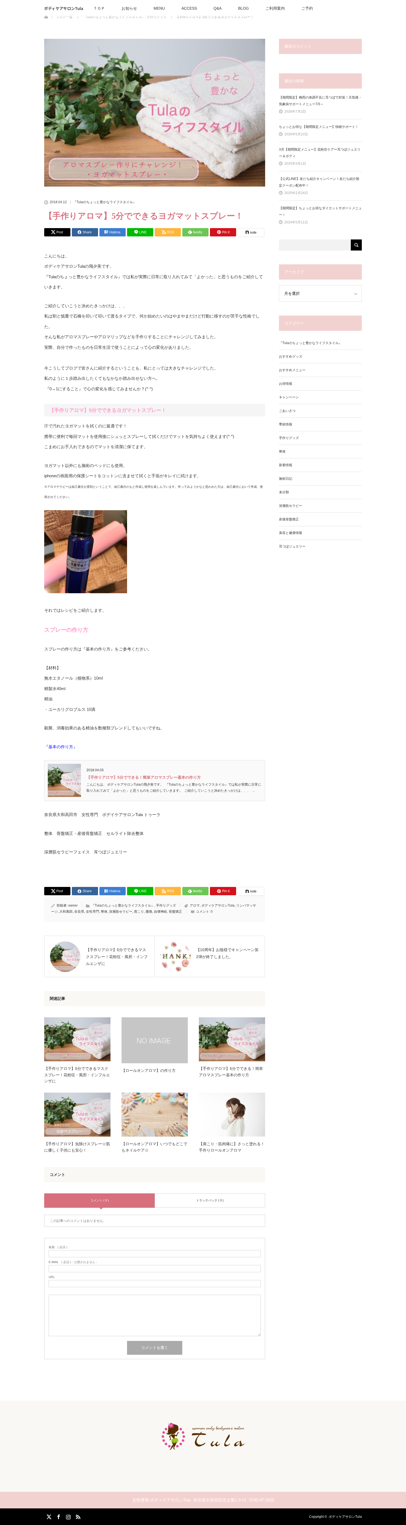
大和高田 (66, 912)
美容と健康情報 (290, 533)
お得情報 (285, 384)
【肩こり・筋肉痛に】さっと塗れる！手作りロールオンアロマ (232, 1147)
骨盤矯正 (175, 912)
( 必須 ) (58, 1247)
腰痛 (149, 912)
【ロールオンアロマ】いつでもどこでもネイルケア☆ (154, 1147)
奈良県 (79, 912)
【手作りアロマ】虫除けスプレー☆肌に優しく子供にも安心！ (77, 1147)
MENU (159, 8)
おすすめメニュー (292, 370)
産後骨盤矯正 (289, 519)
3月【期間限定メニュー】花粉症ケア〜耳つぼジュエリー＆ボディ (319, 153)
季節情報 (285, 424)
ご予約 (307, 8)
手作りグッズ (166, 905)
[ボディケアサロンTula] (203, 1445)
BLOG (243, 8)
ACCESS (189, 8)
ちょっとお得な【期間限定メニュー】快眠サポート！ (318, 127)
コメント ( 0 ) (99, 1200)
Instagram (68, 1516)
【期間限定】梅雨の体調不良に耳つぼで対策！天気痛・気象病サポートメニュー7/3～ (320, 101)
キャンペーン (289, 397)
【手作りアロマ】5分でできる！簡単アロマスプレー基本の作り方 (143, 777)
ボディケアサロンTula (63, 8)
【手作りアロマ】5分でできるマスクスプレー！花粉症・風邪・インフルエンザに (77, 1074)
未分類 (284, 492)
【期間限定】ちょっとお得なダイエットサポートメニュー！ (320, 211)
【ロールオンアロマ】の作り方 (149, 1070)
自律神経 (160, 912)
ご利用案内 (275, 8)
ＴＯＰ (99, 8)
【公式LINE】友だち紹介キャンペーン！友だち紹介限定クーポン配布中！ (319, 182)
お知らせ (129, 8)
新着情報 (285, 465)
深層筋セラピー (120, 912)
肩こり (139, 912)
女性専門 (92, 912)
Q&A (217, 8)
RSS (77, 1516)
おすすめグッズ (290, 356)
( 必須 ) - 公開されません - (73, 1262)
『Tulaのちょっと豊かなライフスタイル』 (104, 202)
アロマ (195, 905)
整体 (104, 912)
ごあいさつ (287, 411)
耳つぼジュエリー (292, 546)
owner (73, 905)
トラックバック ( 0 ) (210, 1200)
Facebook (58, 1516)
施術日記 (285, 479)
